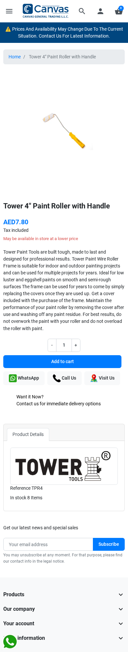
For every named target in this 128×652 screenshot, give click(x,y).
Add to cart (62, 361)
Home (15, 56)
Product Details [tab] (28, 434)
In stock (18, 497)
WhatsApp (28, 378)
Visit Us (106, 378)
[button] (82, 11)
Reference (20, 488)
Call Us (68, 378)
